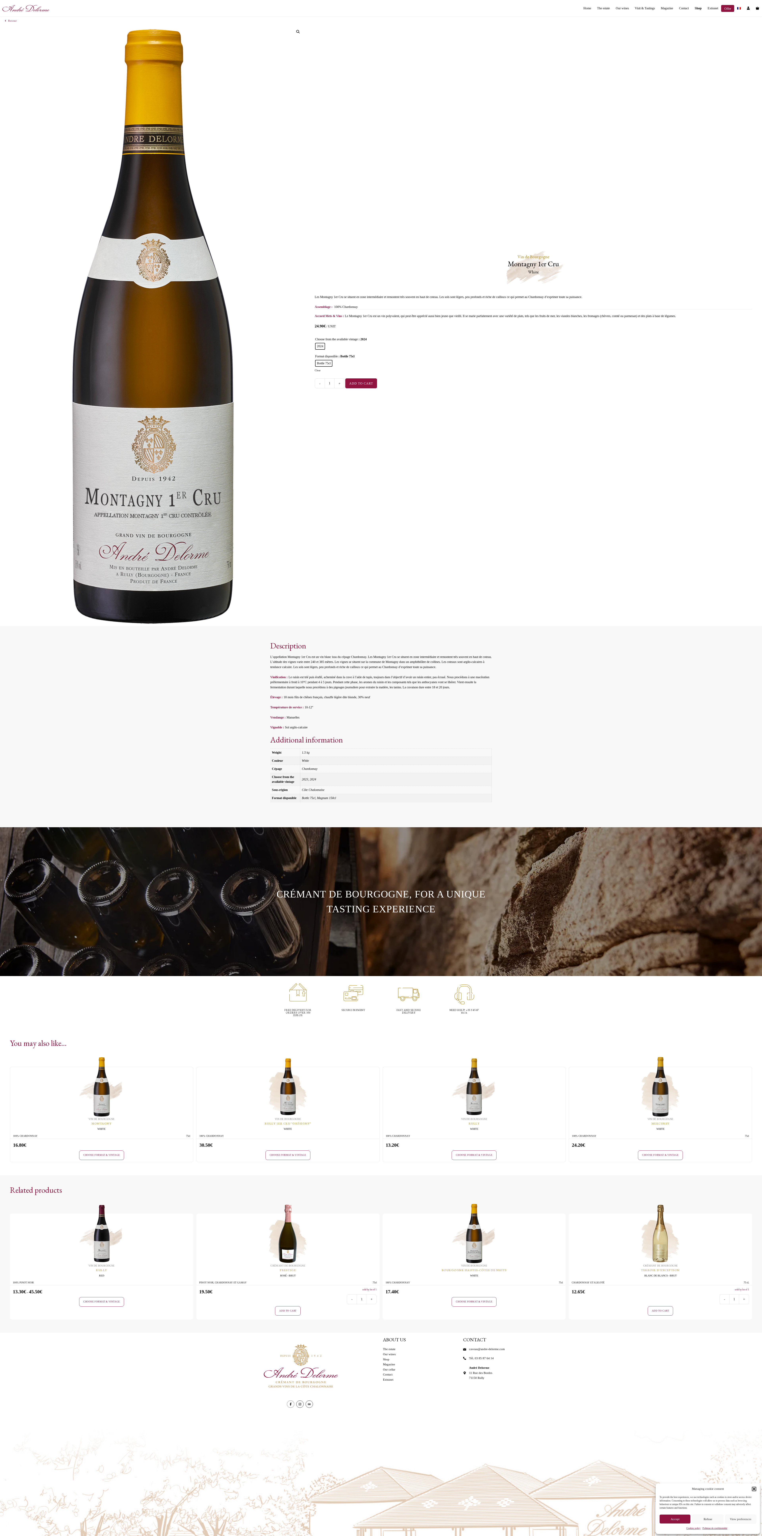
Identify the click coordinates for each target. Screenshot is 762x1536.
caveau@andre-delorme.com (487, 1349)
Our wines (622, 8)
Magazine (667, 8)
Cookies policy (693, 1528)
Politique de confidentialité (714, 1528)
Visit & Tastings (645, 8)
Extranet (713, 8)
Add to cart (361, 383)
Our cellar (389, 1369)
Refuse (708, 1519)
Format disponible (326, 356)
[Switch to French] (739, 8)
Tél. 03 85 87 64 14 (481, 1358)
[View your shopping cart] (757, 8)
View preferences (740, 1519)
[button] (754, 1489)
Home (587, 8)
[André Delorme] (26, 8)
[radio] (320, 346)
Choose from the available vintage (336, 339)
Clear (317, 370)
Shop (698, 8)
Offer (727, 8)
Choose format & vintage (101, 1155)
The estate (603, 8)
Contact (684, 8)
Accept (675, 1519)
